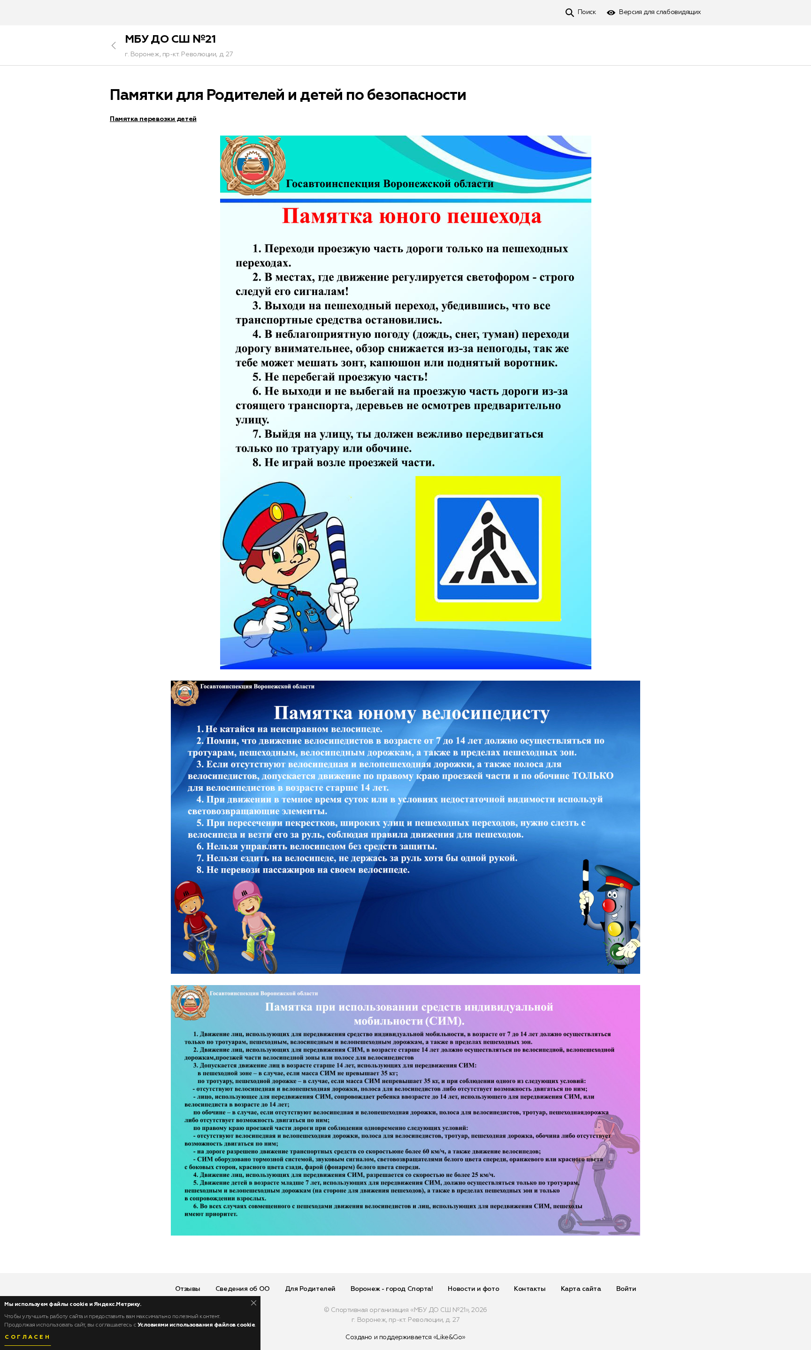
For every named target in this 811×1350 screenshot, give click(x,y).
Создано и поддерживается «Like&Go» (405, 1337)
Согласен (28, 1337)
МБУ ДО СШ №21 (170, 39)
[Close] (253, 1302)
